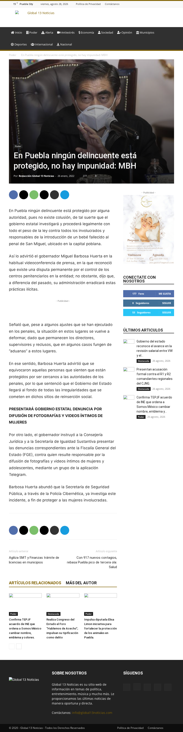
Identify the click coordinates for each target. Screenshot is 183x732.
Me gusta (165, 293)
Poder (33, 32)
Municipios (146, 32)
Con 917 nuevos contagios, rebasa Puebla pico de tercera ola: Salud (92, 562)
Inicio (18, 32)
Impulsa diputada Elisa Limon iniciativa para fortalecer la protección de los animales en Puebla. (100, 628)
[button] (168, 32)
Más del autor (81, 582)
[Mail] (160, 4)
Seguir (166, 303)
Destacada (53, 613)
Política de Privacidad (88, 4)
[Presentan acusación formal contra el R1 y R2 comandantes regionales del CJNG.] (128, 372)
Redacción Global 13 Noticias (36, 176)
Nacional (66, 44)
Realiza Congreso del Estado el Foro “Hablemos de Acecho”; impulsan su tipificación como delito (62, 628)
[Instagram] (154, 4)
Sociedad (106, 32)
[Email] (44, 194)
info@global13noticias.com (92, 713)
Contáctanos (112, 4)
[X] (171, 4)
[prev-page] (12, 646)
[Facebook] (149, 4)
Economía (87, 32)
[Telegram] (64, 194)
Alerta (49, 32)
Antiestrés (67, 32)
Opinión (126, 32)
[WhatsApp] (33, 194)
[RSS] (166, 4)
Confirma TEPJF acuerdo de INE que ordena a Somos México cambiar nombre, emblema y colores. (25, 628)
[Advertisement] (63, 310)
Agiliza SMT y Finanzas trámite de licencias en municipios (34, 560)
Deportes (20, 44)
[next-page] (19, 646)
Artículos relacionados (35, 582)
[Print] (54, 194)
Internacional (43, 44)
